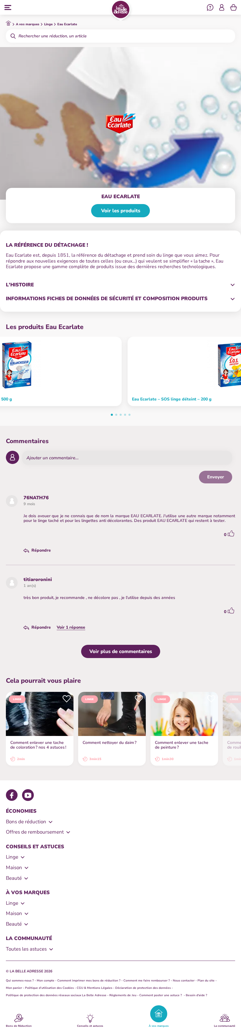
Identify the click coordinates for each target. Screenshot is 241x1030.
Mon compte (45, 981)
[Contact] (210, 8)
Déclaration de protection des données (143, 988)
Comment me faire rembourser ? (146, 981)
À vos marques (159, 1025)
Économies (21, 811)
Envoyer (215, 477)
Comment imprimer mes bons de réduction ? (88, 981)
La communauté (224, 1025)
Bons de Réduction (19, 1025)
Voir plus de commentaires (120, 651)
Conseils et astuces (90, 1025)
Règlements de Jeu (122, 995)
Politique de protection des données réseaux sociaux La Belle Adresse (56, 995)
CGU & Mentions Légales (94, 988)
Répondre (41, 550)
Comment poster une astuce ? (161, 995)
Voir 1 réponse (71, 627)
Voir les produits (120, 210)
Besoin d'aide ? (196, 995)
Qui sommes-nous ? (20, 981)
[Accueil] (120, 10)
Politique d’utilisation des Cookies (49, 988)
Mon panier (14, 988)
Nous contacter (184, 981)
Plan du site (206, 981)
